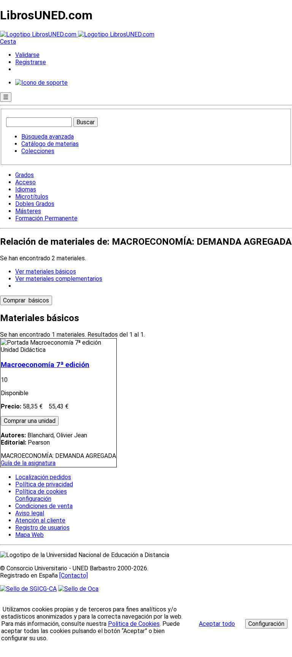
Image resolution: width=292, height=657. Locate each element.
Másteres (28, 211)
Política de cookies (41, 491)
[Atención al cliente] (41, 82)
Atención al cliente (40, 520)
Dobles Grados (34, 203)
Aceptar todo (217, 623)
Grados (24, 175)
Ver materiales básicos (45, 271)
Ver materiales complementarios (58, 278)
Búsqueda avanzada (47, 136)
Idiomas (25, 189)
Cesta (8, 41)
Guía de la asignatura (28, 463)
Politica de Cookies (134, 623)
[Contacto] (73, 575)
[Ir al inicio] (77, 34)
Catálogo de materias (50, 143)
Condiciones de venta (44, 506)
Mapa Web (29, 534)
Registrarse (30, 62)
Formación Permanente (46, 218)
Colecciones (37, 151)
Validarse (27, 55)
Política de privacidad (44, 484)
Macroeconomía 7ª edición (45, 365)
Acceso (25, 182)
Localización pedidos (43, 477)
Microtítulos (31, 196)
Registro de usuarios (42, 527)
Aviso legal (29, 513)
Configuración (32, 499)
